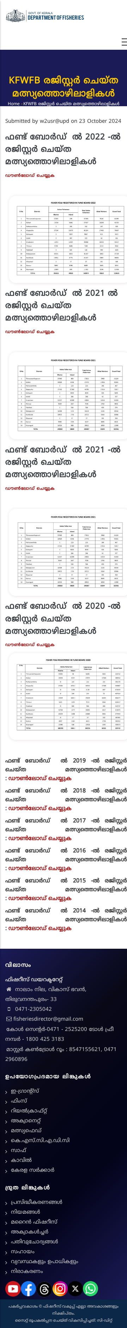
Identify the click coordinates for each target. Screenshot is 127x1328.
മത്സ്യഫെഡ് (26, 1131)
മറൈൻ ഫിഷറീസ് (34, 1222)
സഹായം (23, 1252)
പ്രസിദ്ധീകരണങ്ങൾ (36, 1202)
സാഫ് (18, 1150)
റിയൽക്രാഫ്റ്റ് (29, 1111)
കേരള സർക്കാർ (32, 1170)
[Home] (45, 16)
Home (14, 104)
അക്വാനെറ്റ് (26, 1121)
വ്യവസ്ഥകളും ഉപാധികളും (44, 1261)
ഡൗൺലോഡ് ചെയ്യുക (40, 778)
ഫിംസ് (19, 1101)
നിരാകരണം (27, 1271)
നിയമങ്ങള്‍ (25, 1212)
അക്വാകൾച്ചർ (29, 1232)
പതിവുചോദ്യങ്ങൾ (34, 1242)
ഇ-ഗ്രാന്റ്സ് (25, 1091)
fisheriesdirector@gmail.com (48, 1019)
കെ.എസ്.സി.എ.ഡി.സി (40, 1140)
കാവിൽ (21, 1160)
